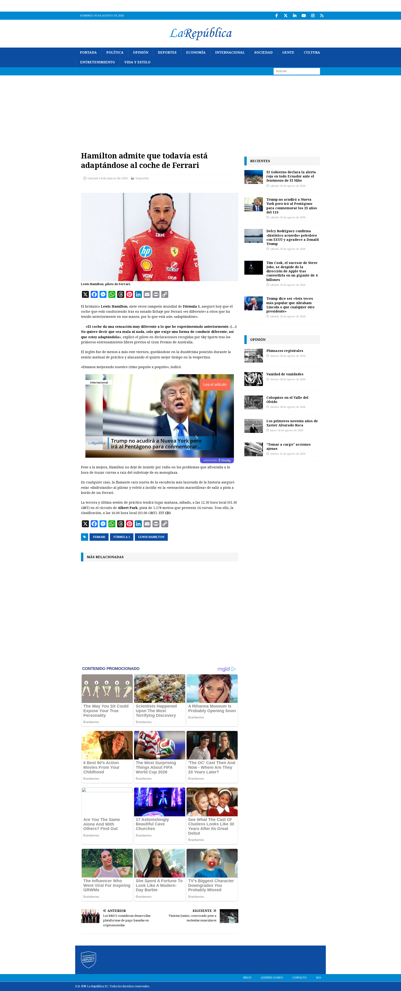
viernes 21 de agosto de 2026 (287, 453)
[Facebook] (276, 16)
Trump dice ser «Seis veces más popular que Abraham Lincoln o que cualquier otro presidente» (290, 304)
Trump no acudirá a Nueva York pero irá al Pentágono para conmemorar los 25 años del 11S (291, 205)
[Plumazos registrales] (253, 356)
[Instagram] (313, 16)
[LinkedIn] (295, 16)
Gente (288, 52)
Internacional (230, 52)
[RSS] (322, 16)
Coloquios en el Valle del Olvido (287, 399)
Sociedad (263, 52)
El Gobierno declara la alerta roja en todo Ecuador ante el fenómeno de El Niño (291, 176)
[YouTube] (304, 16)
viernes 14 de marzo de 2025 (107, 178)
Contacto (299, 977)
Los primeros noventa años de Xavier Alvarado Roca (292, 423)
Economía (196, 52)
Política (114, 52)
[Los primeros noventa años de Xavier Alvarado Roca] (253, 426)
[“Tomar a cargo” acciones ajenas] (253, 449)
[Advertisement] (200, 110)
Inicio (247, 977)
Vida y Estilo (137, 62)
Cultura (312, 52)
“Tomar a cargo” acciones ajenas (288, 446)
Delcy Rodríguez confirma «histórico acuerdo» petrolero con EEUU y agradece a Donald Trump (292, 237)
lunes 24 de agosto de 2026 (286, 430)
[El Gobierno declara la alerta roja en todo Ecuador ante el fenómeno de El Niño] (253, 177)
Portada (88, 52)
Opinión (140, 52)
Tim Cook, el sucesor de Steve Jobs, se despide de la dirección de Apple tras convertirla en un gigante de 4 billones (291, 271)
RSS (318, 977)
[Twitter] (285, 16)
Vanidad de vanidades (285, 374)
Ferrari (99, 537)
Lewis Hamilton (151, 537)
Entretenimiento (97, 62)
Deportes (167, 52)
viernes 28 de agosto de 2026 (287, 355)
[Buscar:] (297, 71)
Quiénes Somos (272, 977)
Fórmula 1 (121, 537)
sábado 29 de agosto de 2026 (287, 185)
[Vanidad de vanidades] (253, 379)
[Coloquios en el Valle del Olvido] (253, 402)
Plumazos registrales (284, 350)
